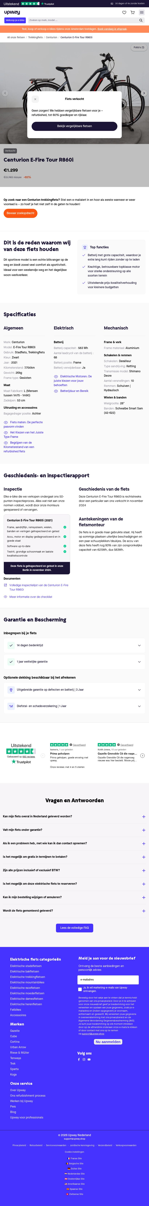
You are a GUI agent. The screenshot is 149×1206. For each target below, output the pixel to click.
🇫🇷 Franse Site (74, 1159)
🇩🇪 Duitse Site (75, 1169)
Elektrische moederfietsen (27, 993)
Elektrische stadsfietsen (26, 966)
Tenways (15, 1058)
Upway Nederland (79, 1135)
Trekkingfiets (35, 37)
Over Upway (18, 1090)
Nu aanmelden (108, 1042)
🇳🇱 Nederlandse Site (75, 1174)
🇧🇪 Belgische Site (74, 1164)
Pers (13, 1106)
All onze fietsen (16, 37)
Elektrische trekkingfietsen (27, 977)
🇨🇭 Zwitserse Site (74, 1194)
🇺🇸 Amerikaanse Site (75, 1184)
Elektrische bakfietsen (24, 971)
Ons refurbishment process (27, 1095)
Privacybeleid (19, 1145)
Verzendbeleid (105, 1145)
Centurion (51, 37)
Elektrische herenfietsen (26, 1004)
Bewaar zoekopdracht (20, 213)
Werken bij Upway (21, 1101)
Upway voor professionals (26, 1117)
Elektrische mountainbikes (27, 982)
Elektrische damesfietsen (26, 999)
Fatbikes (15, 1009)
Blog (13, 1112)
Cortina (14, 1042)
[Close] (77, 2)
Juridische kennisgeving (82, 1145)
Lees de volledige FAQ (74, 928)
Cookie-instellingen (74, 1152)
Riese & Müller (19, 1052)
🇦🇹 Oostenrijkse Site (74, 1179)
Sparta (14, 1069)
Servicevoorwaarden (56, 1145)
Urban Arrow (18, 1047)
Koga (13, 1074)
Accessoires (18, 1015)
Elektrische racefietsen (25, 988)
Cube (13, 1036)
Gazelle (15, 1031)
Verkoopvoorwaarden (126, 1145)
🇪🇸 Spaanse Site (74, 1189)
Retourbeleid (36, 1145)
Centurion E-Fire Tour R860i (76, 37)
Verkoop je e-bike (15, 20)
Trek (12, 1063)
